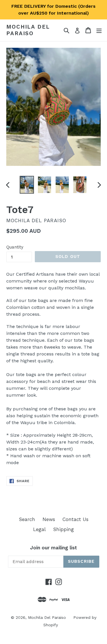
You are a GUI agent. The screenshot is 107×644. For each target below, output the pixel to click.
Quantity (14, 247)
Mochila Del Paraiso (28, 30)
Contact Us (75, 519)
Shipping (63, 529)
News (49, 519)
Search (27, 519)
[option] (27, 184)
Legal (39, 529)
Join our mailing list (53, 547)
